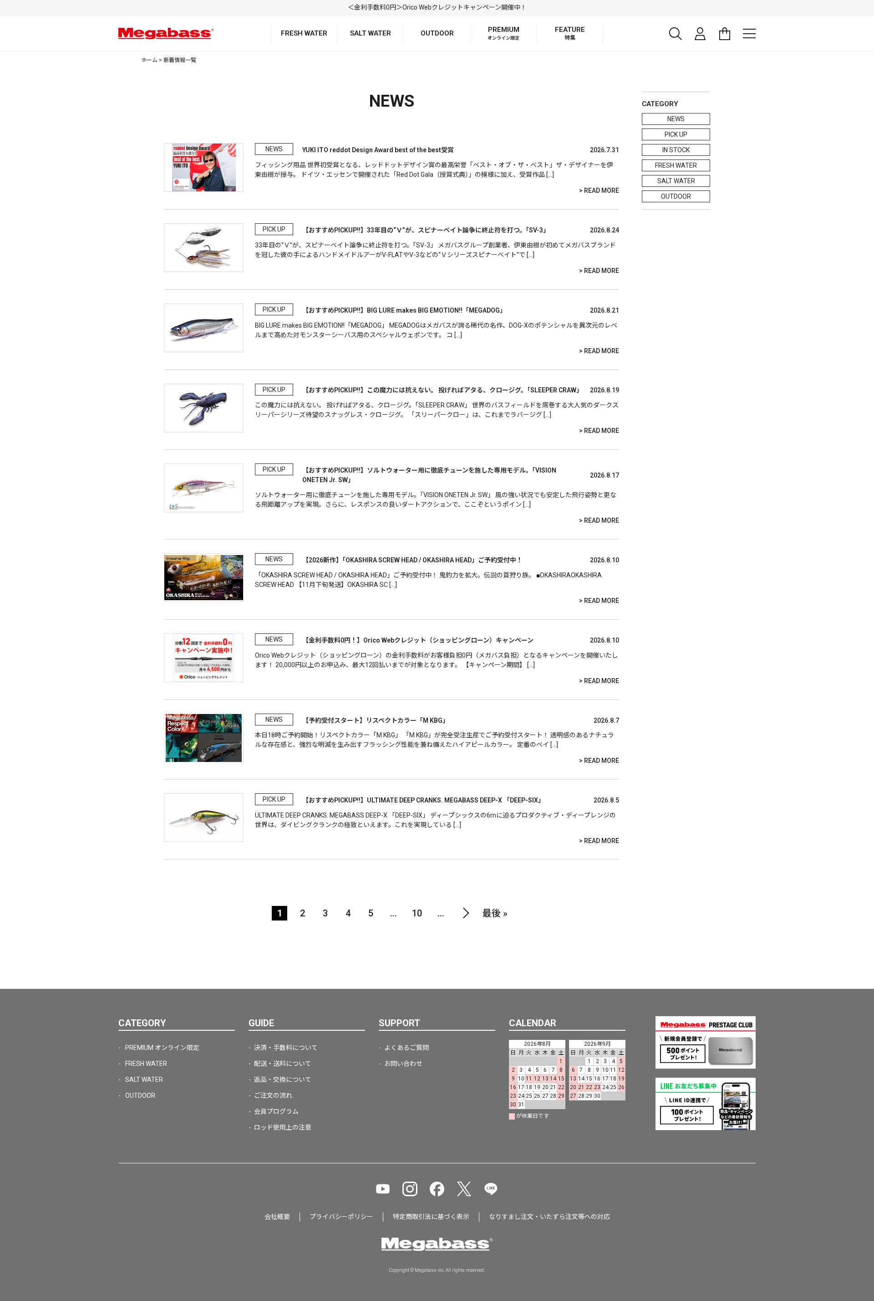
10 (417, 913)
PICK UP (676, 134)
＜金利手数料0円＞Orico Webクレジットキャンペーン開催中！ (437, 7)
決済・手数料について (286, 1047)
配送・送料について (282, 1063)
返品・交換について (282, 1079)
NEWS (676, 119)
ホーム (149, 60)
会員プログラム (276, 1111)
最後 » (495, 913)
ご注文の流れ (273, 1095)
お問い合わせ (403, 1063)
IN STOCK (676, 150)
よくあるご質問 (406, 1047)
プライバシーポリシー (341, 1216)
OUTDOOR (676, 196)
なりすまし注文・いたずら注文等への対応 (549, 1216)
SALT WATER (676, 181)
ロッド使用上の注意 (282, 1127)
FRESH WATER (676, 165)
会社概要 (277, 1216)
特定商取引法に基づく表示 (431, 1216)
